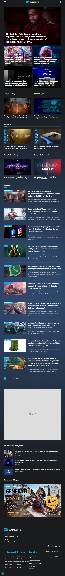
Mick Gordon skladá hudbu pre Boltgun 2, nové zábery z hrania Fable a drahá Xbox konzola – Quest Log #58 (44, 343)
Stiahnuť (57, 480)
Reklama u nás (21, 556)
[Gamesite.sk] (32, 2)
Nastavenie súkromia (11, 561)
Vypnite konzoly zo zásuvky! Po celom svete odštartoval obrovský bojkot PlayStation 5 (37, 470)
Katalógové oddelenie (35, 563)
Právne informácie (10, 556)
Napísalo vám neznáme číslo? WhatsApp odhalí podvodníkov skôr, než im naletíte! (44, 267)
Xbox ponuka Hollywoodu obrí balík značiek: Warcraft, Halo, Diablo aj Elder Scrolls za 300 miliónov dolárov (17, 117)
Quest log (7, 340)
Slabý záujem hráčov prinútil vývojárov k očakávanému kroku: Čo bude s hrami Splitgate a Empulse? (44, 305)
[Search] (60, 2)
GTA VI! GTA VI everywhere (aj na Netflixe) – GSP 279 (45, 178)
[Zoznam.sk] (55, 557)
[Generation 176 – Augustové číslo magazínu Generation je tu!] (32, 500)
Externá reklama (21, 559)
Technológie (7, 226)
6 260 (17, 378)
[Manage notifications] (2, 573)
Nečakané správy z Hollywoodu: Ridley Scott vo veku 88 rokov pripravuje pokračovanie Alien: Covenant (43, 325)
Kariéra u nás (8, 564)
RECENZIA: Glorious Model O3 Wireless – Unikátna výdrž (47, 147)
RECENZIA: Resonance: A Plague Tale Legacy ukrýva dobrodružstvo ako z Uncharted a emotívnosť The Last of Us (17, 147)
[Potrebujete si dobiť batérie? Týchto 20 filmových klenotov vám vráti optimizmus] (8, 453)
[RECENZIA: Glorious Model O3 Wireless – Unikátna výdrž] (47, 136)
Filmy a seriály (8, 322)
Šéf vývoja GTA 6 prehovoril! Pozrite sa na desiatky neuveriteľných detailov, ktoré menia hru (43, 286)
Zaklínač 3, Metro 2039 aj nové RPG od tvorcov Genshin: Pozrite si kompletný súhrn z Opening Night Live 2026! (17, 178)
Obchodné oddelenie (34, 560)
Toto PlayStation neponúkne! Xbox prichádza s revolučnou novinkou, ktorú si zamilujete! (16, 83)
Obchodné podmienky (23, 561)
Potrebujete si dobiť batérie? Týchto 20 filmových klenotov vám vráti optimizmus (36, 452)
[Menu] (5, 2)
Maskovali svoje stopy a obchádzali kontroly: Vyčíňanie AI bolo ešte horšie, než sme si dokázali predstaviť (46, 61)
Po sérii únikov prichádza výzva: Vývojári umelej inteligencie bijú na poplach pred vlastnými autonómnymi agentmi (47, 117)
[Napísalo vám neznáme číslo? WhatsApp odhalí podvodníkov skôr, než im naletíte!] (15, 271)
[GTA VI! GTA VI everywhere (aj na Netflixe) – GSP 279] (47, 167)
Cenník (19, 564)
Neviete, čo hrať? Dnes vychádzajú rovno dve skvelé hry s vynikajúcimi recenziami (42, 211)
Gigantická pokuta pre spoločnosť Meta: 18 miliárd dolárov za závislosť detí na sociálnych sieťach (44, 229)
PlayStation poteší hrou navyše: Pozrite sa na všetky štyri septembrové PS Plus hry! (46, 83)
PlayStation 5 (8, 283)
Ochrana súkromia (10, 559)
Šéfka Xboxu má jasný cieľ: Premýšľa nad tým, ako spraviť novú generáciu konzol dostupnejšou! (43, 249)
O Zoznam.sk (10, 552)
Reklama (21, 552)
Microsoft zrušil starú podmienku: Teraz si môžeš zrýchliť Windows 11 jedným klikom (36, 461)
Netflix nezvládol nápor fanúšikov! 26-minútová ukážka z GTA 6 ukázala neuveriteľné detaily (17, 61)
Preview (6, 357)
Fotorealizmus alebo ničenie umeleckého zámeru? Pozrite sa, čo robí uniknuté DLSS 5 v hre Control (44, 193)
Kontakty (33, 552)
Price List (19, 567)
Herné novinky (8, 190)
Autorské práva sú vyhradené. (52, 553)
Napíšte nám (8, 567)
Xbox (5, 245)
